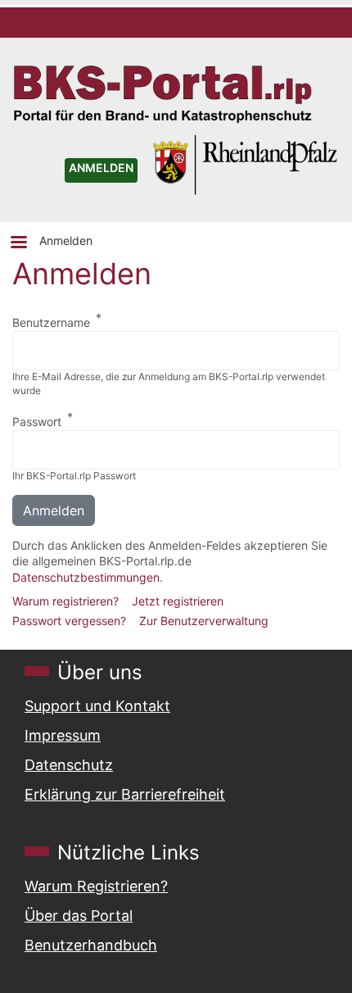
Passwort (36, 421)
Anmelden (66, 240)
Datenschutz (69, 764)
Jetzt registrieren (177, 601)
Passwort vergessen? (69, 621)
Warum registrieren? (65, 601)
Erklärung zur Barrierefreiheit (125, 794)
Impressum (63, 735)
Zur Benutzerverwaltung (204, 621)
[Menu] (18, 243)
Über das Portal (79, 915)
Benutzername (51, 322)
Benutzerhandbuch (91, 945)
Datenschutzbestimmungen (86, 577)
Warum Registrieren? (96, 886)
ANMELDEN (101, 168)
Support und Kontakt (97, 705)
